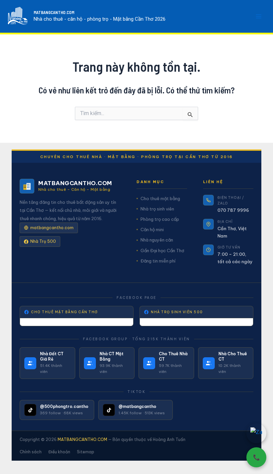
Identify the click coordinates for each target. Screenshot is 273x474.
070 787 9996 (233, 210)
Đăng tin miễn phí (157, 261)
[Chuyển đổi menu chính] (259, 16)
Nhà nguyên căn (156, 240)
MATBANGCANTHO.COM (54, 12)
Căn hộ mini (152, 229)
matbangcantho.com (52, 227)
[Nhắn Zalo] (256, 433)
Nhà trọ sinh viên (157, 208)
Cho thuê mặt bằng (160, 198)
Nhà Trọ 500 (43, 241)
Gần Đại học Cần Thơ (162, 250)
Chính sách (31, 451)
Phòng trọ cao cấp (159, 219)
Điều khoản (59, 451)
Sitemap (85, 451)
